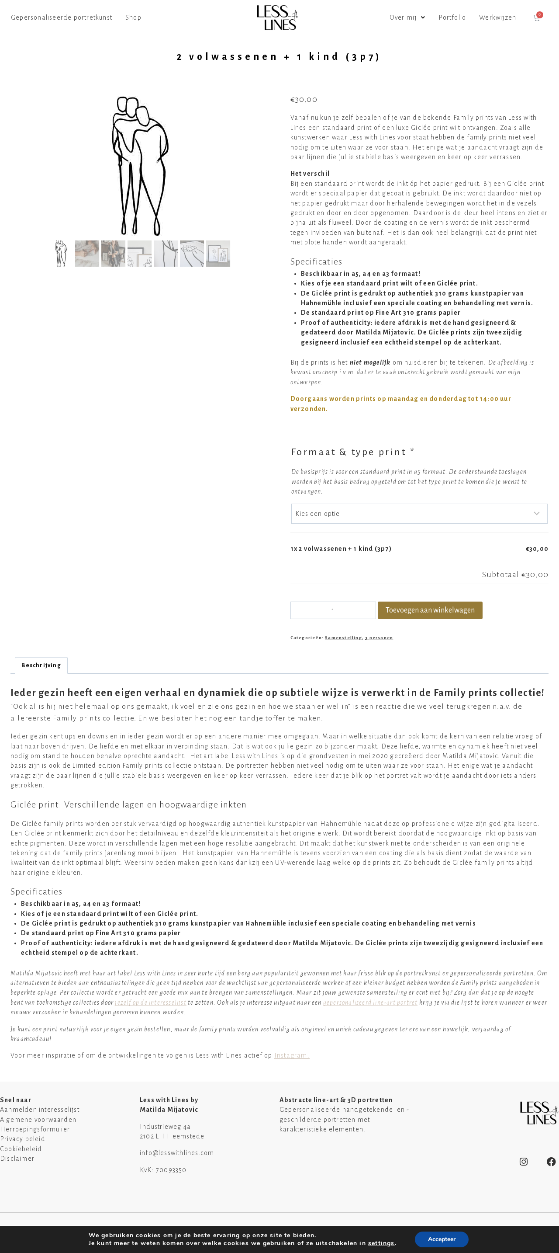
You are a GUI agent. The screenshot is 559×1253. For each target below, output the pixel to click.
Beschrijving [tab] (41, 665)
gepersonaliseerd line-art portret (370, 1002)
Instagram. (292, 1055)
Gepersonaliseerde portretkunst (61, 17)
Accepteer (441, 1239)
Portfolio (452, 17)
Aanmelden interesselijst (39, 1109)
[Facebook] (551, 1162)
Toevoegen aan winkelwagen (430, 610)
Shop (133, 17)
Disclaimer (17, 1158)
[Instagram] (524, 1162)
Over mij (403, 17)
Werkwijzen (497, 17)
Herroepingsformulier (35, 1129)
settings (381, 1243)
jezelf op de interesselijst (150, 1002)
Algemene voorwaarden (38, 1119)
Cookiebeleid (21, 1148)
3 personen (379, 637)
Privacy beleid (22, 1138)
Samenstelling (343, 637)
